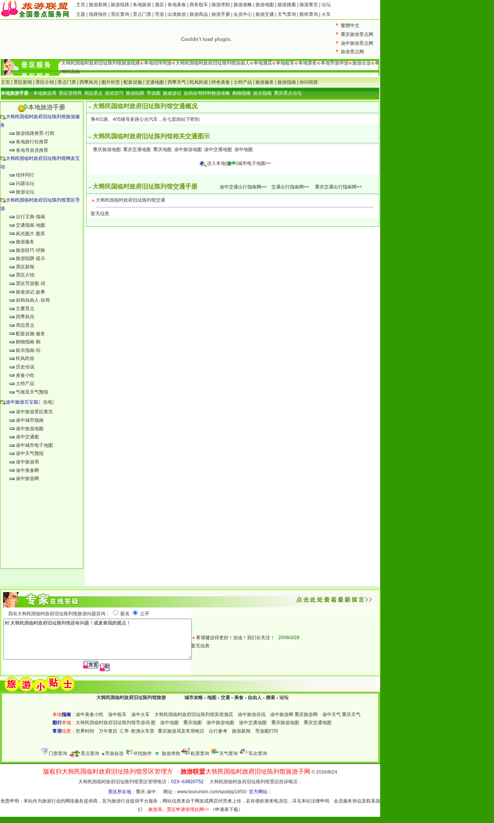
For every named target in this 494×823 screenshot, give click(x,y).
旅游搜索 (286, 4)
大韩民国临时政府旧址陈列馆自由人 (213, 63)
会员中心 (242, 14)
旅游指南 (286, 82)
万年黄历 (108, 731)
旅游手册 (220, 14)
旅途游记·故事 (30, 292)
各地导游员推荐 (32, 150)
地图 (212, 697)
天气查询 (286, 14)
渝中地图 (243, 149)
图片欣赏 (111, 82)
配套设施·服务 (30, 333)
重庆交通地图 (137, 149)
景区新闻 (23, 82)
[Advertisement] (41, 529)
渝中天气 (331, 714)
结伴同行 (25, 175)
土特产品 (242, 82)
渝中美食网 (27, 470)
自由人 (255, 697)
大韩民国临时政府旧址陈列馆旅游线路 (100, 63)
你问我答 (308, 82)
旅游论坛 (25, 192)
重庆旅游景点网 (357, 34)
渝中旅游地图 (30, 428)
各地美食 (176, 4)
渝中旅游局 (27, 462)
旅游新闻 (98, 4)
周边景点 (25, 325)
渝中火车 (140, 714)
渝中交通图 (27, 436)
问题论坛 (25, 183)
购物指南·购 (28, 341)
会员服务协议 (348, 801)
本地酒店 (263, 63)
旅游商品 (198, 14)
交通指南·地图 (30, 225)
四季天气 (176, 82)
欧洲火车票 (142, 731)
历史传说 (25, 367)
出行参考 (218, 731)
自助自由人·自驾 (33, 300)
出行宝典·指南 (30, 216)
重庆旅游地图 (107, 149)
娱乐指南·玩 (28, 350)
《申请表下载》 (226, 809)
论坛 (326, 4)
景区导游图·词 (30, 283)
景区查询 (120, 14)
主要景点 (25, 308)
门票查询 (58, 753)
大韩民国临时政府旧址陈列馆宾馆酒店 (193, 714)
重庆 (140, 791)
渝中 (151, 791)
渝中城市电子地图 (34, 445)
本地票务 (307, 63)
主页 (80, 4)
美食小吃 (25, 375)
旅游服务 (264, 82)
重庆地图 (162, 149)
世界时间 (85, 731)
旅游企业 (361, 63)
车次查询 (258, 753)
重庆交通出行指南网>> (338, 187)
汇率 (124, 731)
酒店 (159, 4)
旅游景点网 (352, 51)
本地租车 (285, 63)
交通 (225, 697)
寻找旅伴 (142, 753)
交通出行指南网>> (290, 187)
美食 (239, 697)
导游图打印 (266, 731)
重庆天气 (351, 714)
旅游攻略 (242, 4)
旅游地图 (264, 4)
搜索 (270, 697)
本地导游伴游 (335, 63)
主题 (80, 14)
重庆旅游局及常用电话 (181, 731)
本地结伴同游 (158, 63)
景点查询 (90, 753)
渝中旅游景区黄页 (34, 411)
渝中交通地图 (218, 149)
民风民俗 (198, 82)
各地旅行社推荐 (32, 141)
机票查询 (200, 753)
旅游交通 (264, 14)
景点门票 (142, 14)
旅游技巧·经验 (30, 250)
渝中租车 (117, 714)
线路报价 (98, 14)
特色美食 (220, 82)
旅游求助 (221, 4)
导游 (159, 14)
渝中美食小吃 (89, 714)
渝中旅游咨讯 (252, 714)
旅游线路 (120, 4)
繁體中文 (350, 25)
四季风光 (89, 82)
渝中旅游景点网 (357, 43)
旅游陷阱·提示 (30, 258)
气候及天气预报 (32, 392)
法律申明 (320, 801)
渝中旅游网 (27, 478)
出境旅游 (176, 14)
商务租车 (198, 4)
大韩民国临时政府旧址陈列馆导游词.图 (116, 722)
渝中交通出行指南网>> (243, 187)
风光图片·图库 (30, 233)
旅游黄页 (308, 4)
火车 (326, 14)
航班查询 (308, 14)
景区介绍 (45, 82)
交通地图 (154, 82)
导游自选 (114, 753)
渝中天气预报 (30, 453)
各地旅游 (142, 4)
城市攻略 (193, 697)
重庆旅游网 (306, 714)
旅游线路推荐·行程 (35, 133)
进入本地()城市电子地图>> (239, 163)
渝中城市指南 (30, 420)
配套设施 (133, 82)
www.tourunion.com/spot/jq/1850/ (212, 791)
